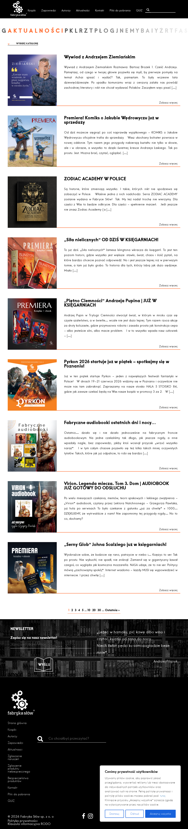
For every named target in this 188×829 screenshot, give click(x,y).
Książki (32, 10)
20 (94, 610)
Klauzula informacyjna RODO (29, 823)
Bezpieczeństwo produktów (18, 779)
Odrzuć (134, 813)
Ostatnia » (112, 610)
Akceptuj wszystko (160, 813)
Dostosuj (114, 813)
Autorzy (66, 10)
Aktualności (83, 10)
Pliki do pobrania (120, 10)
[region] (140, 793)
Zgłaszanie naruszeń (15, 757)
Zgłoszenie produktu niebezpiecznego (19, 768)
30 (99, 610)
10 (89, 610)
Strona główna (17, 723)
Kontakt (99, 10)
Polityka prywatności (23, 820)
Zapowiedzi (48, 10)
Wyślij (44, 664)
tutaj (162, 795)
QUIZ (139, 10)
